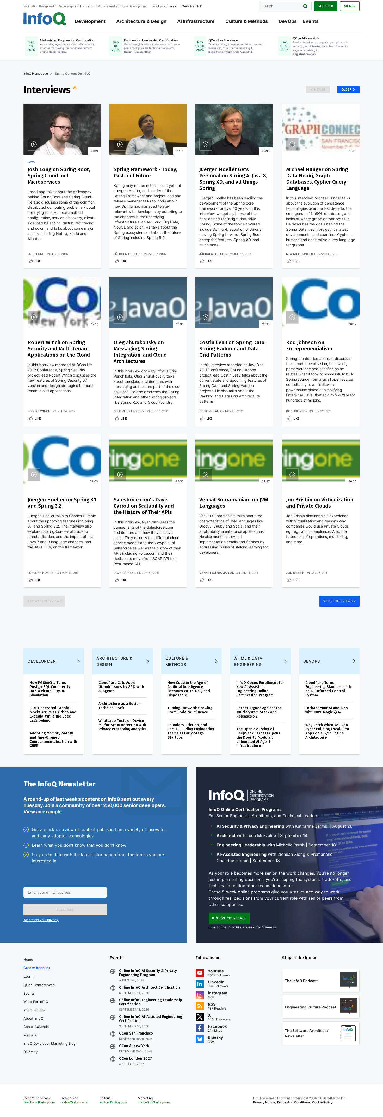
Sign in (350, 6)
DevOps (288, 21)
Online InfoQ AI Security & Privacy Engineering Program (148, 973)
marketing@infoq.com (154, 1102)
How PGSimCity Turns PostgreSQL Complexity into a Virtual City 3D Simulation (50, 688)
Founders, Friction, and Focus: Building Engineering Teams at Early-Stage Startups (191, 731)
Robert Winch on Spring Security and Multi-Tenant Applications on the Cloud (59, 348)
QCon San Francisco (136, 1033)
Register (325, 6)
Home (28, 959)
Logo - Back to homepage (44, 18)
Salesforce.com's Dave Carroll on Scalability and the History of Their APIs (144, 506)
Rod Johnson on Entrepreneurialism (309, 345)
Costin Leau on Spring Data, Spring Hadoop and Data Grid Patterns (232, 348)
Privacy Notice (264, 1102)
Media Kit (31, 1035)
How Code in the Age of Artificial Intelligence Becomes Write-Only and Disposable (189, 688)
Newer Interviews (45, 601)
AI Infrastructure (196, 21)
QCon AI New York (134, 1046)
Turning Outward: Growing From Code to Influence (190, 710)
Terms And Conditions (294, 1102)
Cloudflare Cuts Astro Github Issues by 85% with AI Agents (121, 686)
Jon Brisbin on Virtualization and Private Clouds (319, 503)
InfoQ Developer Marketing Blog (49, 1043)
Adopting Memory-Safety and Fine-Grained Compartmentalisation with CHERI (53, 739)
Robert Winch (39, 411)
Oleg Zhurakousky (129, 411)
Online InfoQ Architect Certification (149, 987)
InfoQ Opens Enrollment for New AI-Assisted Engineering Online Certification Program (260, 688)
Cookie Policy (322, 1102)
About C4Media (36, 1027)
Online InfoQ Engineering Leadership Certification (150, 1002)
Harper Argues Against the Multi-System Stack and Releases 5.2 (259, 712)
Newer (319, 89)
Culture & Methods (246, 21)
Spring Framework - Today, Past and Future (145, 172)
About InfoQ (33, 1018)
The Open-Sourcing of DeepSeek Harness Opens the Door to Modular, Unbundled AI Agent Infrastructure (258, 737)
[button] (65, 909)
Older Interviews (338, 601)
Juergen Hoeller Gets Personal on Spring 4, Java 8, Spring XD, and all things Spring (233, 178)
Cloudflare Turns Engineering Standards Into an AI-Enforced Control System (329, 688)
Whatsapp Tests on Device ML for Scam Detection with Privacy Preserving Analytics (122, 725)
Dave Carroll (125, 573)
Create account (36, 968)
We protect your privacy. (41, 920)
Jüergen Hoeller (128, 254)
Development (90, 21)
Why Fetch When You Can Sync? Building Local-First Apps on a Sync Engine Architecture (327, 731)
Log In (29, 976)
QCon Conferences (39, 985)
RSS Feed (75, 89)
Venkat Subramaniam (217, 573)
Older (347, 89)
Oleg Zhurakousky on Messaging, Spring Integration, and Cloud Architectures (140, 351)
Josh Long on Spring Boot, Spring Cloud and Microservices (59, 175)
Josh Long (36, 254)
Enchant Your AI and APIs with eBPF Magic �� (326, 710)
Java (31, 162)
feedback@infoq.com (39, 1102)
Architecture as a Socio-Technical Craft (119, 706)
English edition (163, 6)
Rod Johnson (296, 411)
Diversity (30, 1052)
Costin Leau (209, 411)
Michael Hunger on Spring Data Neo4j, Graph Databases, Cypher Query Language (317, 178)
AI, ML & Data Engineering (248, 661)
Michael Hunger (299, 254)
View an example (42, 811)
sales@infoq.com (74, 1102)
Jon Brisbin (295, 573)
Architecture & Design (141, 21)
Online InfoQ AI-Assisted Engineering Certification (150, 1019)
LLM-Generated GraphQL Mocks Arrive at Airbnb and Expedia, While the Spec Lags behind (53, 714)
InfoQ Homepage (35, 73)
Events (311, 21)
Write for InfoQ (35, 1002)
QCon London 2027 (135, 1058)
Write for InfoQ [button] (192, 6)
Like (38, 261)
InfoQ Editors (34, 1010)
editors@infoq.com (113, 1102)
